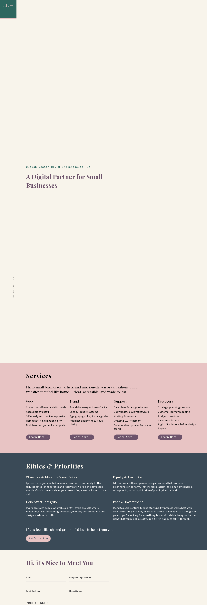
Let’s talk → (38, 538)
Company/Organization (80, 577)
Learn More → (38, 437)
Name (29, 577)
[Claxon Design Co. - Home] (8, 5)
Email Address (33, 591)
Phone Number (76, 591)
